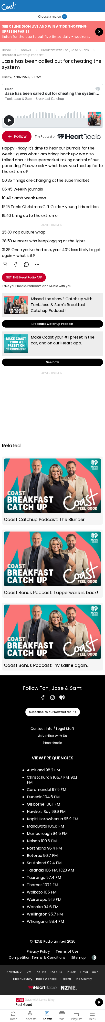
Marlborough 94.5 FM (47, 833)
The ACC (56, 972)
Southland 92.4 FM (44, 863)
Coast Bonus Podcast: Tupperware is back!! (52, 564)
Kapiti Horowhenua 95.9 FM (52, 819)
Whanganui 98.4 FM (45, 921)
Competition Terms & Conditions (37, 957)
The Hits (40, 972)
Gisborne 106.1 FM (43, 804)
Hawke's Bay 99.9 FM (46, 811)
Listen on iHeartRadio (52, 1002)
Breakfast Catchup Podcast (22, 55)
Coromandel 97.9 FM (46, 789)
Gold (95, 972)
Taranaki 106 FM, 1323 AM (50, 870)
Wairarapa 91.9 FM (44, 899)
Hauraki (71, 972)
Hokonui (66, 979)
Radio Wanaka (46, 979)
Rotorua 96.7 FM (42, 855)
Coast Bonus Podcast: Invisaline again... (52, 637)
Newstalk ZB (15, 972)
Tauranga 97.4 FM (44, 877)
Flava (84, 972)
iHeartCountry (22, 979)
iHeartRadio (52, 742)
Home (6, 50)
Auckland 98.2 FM (43, 770)
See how (52, 348)
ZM (29, 972)
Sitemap (78, 957)
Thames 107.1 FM (42, 885)
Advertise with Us (52, 735)
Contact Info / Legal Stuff (52, 728)
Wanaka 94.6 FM (42, 907)
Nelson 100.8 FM (42, 841)
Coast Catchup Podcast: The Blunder (52, 491)
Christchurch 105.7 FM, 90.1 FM (52, 780)
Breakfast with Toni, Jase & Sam (65, 50)
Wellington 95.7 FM (45, 914)
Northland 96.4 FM (44, 848)
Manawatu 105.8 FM (45, 826)
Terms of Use (67, 951)
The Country (83, 979)
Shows (26, 50)
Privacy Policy (38, 951)
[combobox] (37, 264)
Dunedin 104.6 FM (43, 797)
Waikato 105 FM (41, 892)
